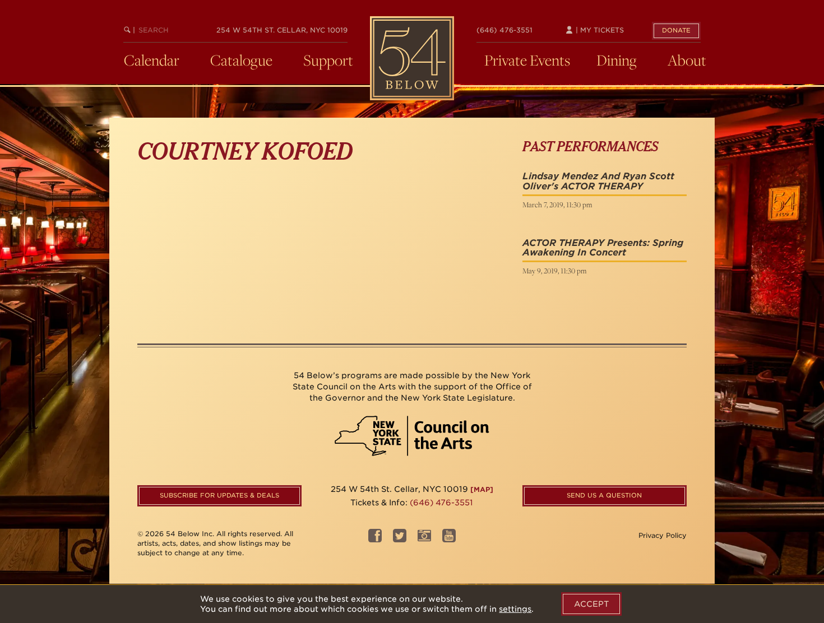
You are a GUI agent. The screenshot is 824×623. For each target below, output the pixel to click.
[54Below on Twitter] (399, 539)
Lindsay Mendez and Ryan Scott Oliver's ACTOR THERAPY (598, 181)
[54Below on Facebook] (375, 539)
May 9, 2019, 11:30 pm (554, 271)
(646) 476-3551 (504, 30)
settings (515, 609)
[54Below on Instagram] (424, 539)
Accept (591, 603)
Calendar (151, 60)
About (687, 60)
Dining (616, 60)
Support (328, 60)
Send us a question (604, 495)
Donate (676, 30)
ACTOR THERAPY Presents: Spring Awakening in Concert (602, 248)
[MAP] (481, 489)
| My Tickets (598, 30)
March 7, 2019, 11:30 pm (557, 204)
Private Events (527, 60)
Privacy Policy (662, 535)
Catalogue (241, 60)
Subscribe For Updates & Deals (219, 495)
